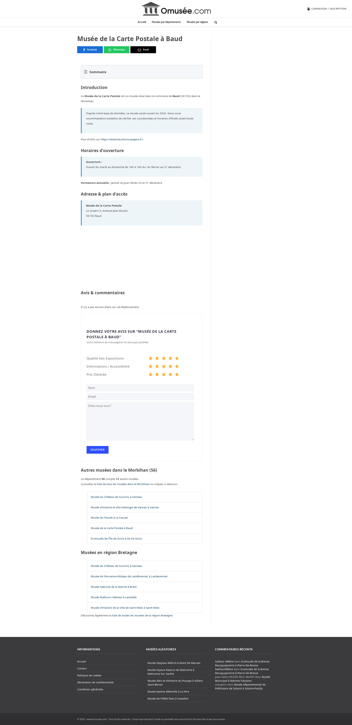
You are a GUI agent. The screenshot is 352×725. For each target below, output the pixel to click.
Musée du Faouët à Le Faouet (109, 517)
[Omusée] (176, 9)
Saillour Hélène (224, 661)
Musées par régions (197, 22)
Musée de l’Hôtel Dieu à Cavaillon (168, 698)
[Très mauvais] (150, 358)
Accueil (142, 22)
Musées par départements (166, 22)
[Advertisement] (245, 58)
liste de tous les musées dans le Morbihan (123, 484)
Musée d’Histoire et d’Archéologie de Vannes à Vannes (125, 507)
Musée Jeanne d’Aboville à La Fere (168, 691)
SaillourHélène (224, 669)
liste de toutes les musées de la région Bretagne (142, 615)
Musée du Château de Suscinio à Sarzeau (116, 497)
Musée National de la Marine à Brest (114, 587)
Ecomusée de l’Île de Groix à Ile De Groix (116, 538)
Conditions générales (90, 689)
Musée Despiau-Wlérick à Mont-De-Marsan (174, 663)
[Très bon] (170, 358)
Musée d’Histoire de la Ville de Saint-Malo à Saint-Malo (125, 607)
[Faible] (157, 358)
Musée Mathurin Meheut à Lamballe (114, 597)
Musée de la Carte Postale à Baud (112, 528)
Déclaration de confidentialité (95, 682)
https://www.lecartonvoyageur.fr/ (122, 139)
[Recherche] (215, 22)
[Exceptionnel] (177, 358)
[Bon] (163, 358)
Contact (82, 668)
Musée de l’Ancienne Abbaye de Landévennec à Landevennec (129, 576)
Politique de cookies (89, 675)
